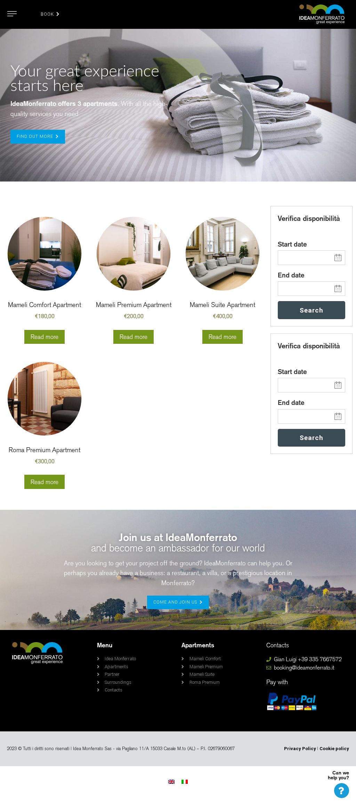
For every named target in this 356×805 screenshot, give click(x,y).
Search (311, 310)
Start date (292, 244)
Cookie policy (334, 748)
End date (291, 275)
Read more (44, 336)
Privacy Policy (300, 748)
